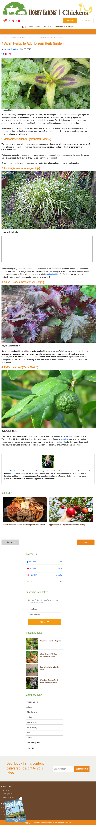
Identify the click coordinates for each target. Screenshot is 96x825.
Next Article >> (86, 542)
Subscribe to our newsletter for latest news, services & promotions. (43, 601)
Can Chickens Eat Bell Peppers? (50, 641)
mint (3, 147)
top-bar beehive (52, 274)
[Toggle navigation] (5, 31)
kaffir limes (65, 439)
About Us (6, 790)
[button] (90, 510)
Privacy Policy (7, 794)
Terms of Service (8, 797)
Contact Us (70, 27)
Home (4, 38)
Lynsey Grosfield (11, 49)
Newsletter (59, 27)
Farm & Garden (14, 38)
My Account (28, 27)
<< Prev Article (10, 542)
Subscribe (69, 20)
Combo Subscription (43, 27)
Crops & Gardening (27, 38)
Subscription (82, 769)
